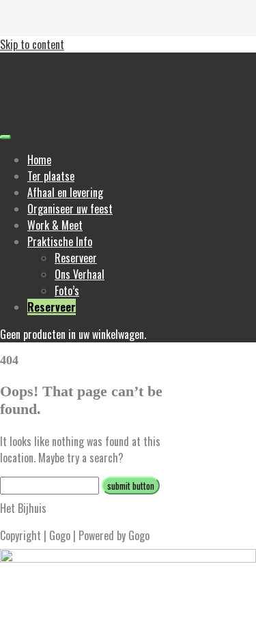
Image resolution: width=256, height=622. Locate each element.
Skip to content (32, 44)
